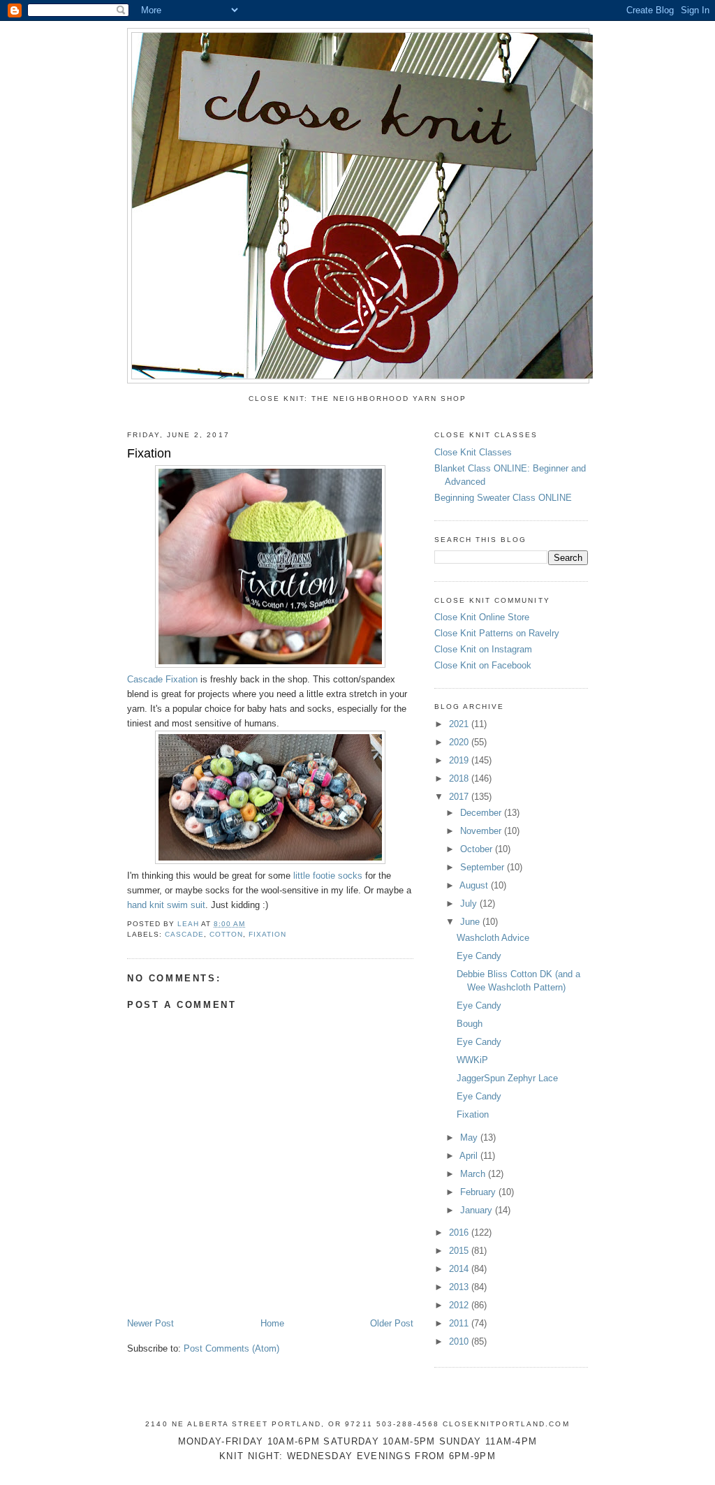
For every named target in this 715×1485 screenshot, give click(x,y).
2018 (460, 778)
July (470, 903)
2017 (460, 796)
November (482, 831)
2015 (460, 1250)
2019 (460, 760)
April (469, 1155)
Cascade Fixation (162, 679)
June (471, 921)
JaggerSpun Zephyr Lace (507, 1078)
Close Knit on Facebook (482, 665)
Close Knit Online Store (481, 617)
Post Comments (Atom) (231, 1348)
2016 (460, 1232)
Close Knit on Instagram (483, 649)
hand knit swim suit (166, 905)
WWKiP (472, 1060)
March (474, 1174)
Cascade (184, 934)
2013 (460, 1287)
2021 (460, 724)
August (475, 885)
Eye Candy (479, 956)
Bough (469, 1023)
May (470, 1137)
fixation (267, 934)
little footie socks (327, 875)
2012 (460, 1305)
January (477, 1210)
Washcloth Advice (493, 937)
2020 (460, 742)
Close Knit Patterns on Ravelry (496, 633)
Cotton (226, 934)
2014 (460, 1269)
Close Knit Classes (473, 452)
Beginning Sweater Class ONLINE (503, 497)
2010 (460, 1341)
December (482, 812)
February (479, 1192)
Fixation (473, 1114)
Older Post (391, 1323)
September (483, 867)
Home (272, 1323)
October (477, 849)
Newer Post (150, 1323)
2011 (460, 1323)
